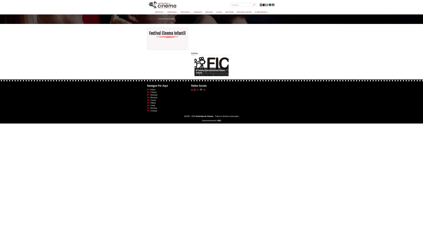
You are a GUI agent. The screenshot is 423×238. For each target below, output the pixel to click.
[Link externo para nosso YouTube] (273, 5)
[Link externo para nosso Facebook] (264, 5)
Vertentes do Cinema (204, 116)
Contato (153, 111)
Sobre (152, 89)
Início (148, 19)
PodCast (198, 12)
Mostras (153, 97)
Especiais (171, 12)
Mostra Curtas (244, 12)
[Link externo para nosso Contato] (261, 5)
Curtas (153, 100)
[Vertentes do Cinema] (168, 5)
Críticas (159, 12)
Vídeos (153, 103)
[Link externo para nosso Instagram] (267, 5)
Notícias (229, 12)
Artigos (209, 12)
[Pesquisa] (254, 5)
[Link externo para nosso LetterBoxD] (270, 5)
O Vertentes (261, 12)
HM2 (219, 120)
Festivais (185, 12)
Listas (219, 12)
